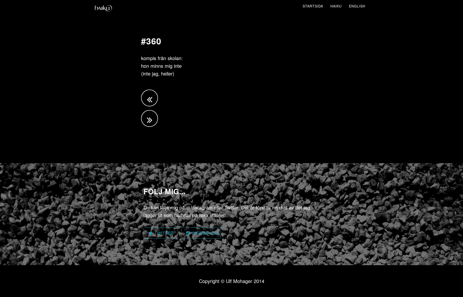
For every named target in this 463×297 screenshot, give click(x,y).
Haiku (336, 6)
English (357, 6)
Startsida (313, 6)
